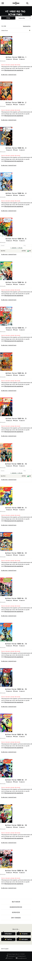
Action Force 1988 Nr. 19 (16, 870)
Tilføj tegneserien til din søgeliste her (13, 70)
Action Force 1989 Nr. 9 (16, 418)
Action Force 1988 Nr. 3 (16, 148)
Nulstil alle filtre (26, 26)
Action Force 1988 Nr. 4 (16, 193)
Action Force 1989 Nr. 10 (16, 464)
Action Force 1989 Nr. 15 (16, 689)
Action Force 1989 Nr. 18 (16, 825)
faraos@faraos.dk (22, 958)
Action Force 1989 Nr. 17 (16, 780)
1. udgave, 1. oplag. (17, 248)
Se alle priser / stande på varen (8, 74)
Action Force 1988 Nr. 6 (16, 282)
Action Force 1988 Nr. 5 (16, 239)
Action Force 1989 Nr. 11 (16, 508)
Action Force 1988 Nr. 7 (16, 328)
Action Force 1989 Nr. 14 (16, 644)
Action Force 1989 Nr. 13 (16, 598)
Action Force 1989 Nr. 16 (16, 734)
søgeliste (22, 59)
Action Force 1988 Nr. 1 (16, 57)
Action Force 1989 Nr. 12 (16, 553)
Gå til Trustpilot (4, 948)
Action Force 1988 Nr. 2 (16, 102)
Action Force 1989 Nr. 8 (16, 373)
